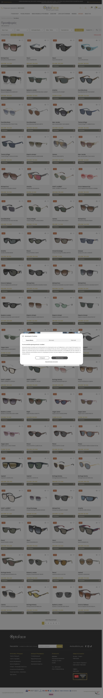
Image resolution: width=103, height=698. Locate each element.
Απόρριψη (42, 358)
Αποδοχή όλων (59, 358)
